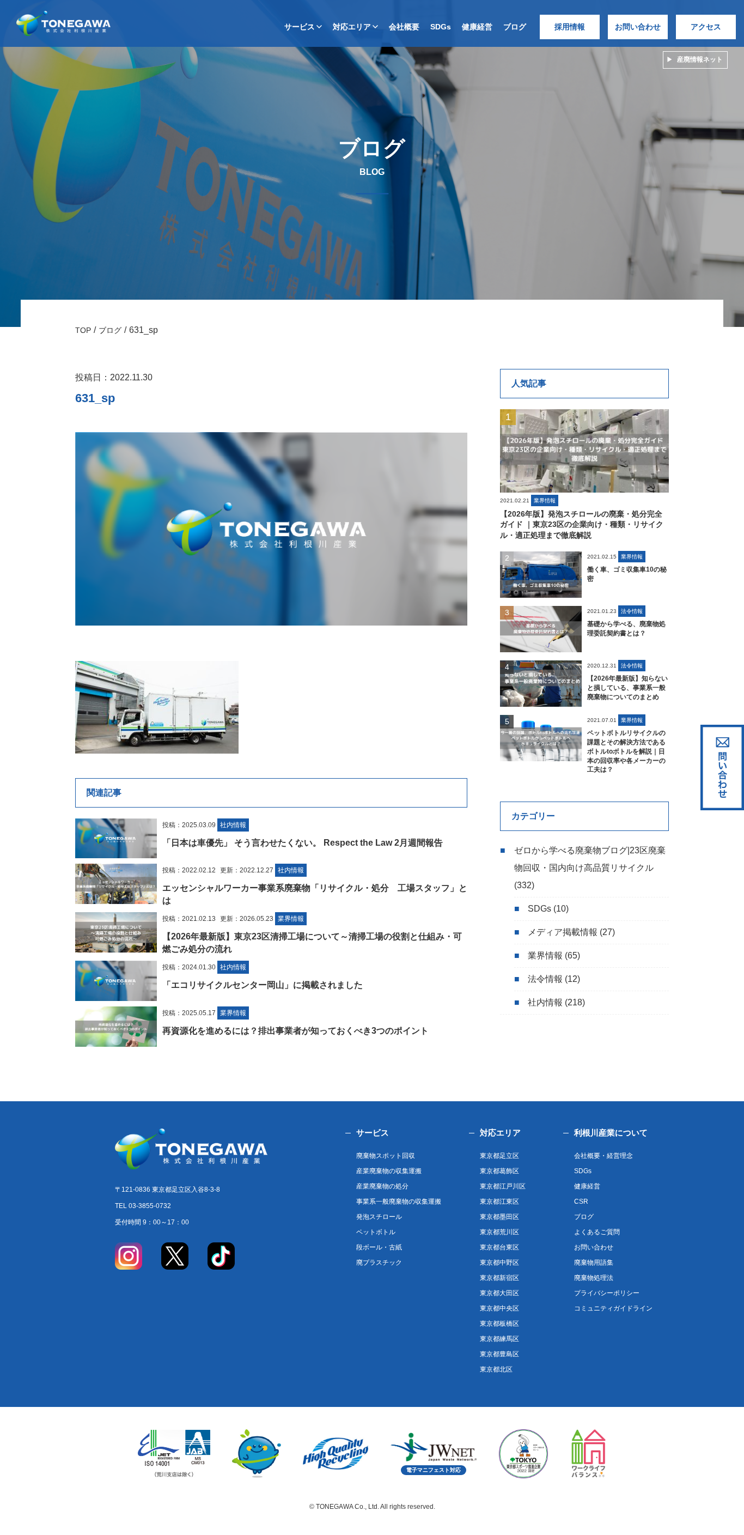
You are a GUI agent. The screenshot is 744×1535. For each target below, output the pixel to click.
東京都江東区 (499, 1201)
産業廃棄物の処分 (382, 1186)
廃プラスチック (379, 1262)
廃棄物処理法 (593, 1278)
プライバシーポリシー (606, 1293)
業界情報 (545, 955)
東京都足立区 (499, 1156)
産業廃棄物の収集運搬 (389, 1171)
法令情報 (545, 979)
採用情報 (569, 26)
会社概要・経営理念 (603, 1156)
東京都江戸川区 (503, 1186)
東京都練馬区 (499, 1339)
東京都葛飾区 (499, 1171)
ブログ (514, 26)
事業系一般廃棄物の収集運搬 (398, 1201)
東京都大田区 (499, 1293)
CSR (581, 1201)
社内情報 (545, 1002)
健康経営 (477, 26)
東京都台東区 (499, 1247)
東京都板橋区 (499, 1323)
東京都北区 (496, 1369)
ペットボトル (375, 1232)
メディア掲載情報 (562, 932)
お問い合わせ (638, 26)
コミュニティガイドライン (613, 1308)
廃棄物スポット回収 (385, 1156)
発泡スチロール (379, 1217)
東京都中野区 (499, 1262)
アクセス (706, 26)
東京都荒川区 (499, 1232)
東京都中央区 (499, 1308)
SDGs (440, 26)
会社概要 (404, 26)
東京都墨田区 (499, 1217)
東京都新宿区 (499, 1278)
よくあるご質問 (597, 1232)
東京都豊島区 (499, 1354)
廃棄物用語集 (593, 1262)
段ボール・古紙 (379, 1247)
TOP (83, 330)
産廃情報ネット (700, 59)
